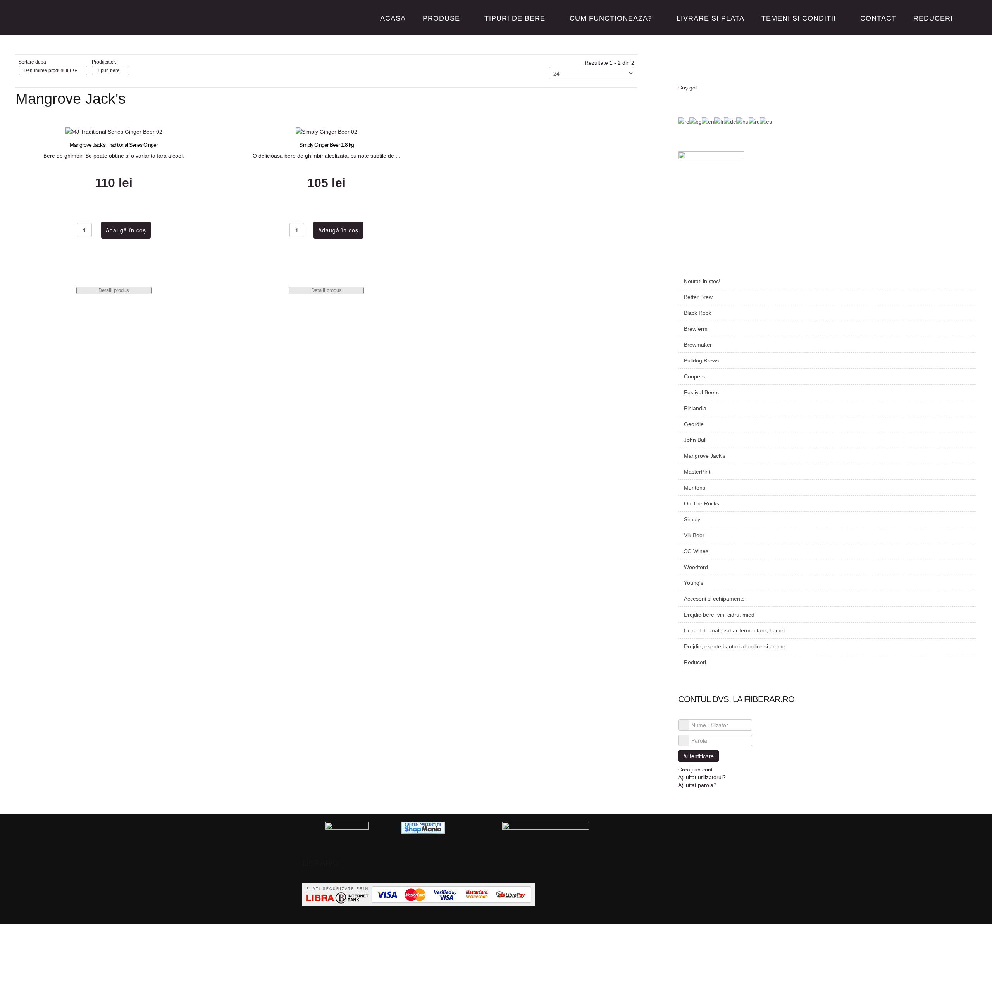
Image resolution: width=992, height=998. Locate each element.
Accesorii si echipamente (714, 599)
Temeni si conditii (798, 18)
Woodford (696, 567)
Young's (693, 583)
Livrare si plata (710, 18)
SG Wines (696, 551)
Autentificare (698, 756)
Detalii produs (113, 290)
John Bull (695, 440)
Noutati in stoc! (702, 281)
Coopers (694, 376)
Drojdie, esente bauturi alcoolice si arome (734, 646)
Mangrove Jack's (704, 456)
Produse (441, 18)
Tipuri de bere (514, 18)
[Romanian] (683, 121)
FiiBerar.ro (55, 18)
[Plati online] (418, 894)
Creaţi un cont (696, 769)
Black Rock (697, 313)
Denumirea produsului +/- (51, 70)
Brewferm (696, 329)
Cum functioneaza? (611, 18)
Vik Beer (694, 535)
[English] (708, 121)
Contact (878, 18)
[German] (730, 121)
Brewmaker (698, 345)
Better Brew (698, 297)
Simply (692, 519)
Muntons (694, 487)
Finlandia (695, 408)
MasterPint (697, 472)
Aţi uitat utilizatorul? (702, 777)
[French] (719, 121)
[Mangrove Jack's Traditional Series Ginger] (113, 131)
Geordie (694, 424)
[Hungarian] (742, 121)
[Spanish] (766, 121)
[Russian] (754, 121)
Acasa (393, 18)
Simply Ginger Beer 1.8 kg (326, 145)
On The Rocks (701, 503)
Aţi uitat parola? (697, 785)
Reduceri (933, 18)
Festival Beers (701, 392)
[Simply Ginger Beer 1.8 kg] (326, 131)
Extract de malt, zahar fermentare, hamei (734, 630)
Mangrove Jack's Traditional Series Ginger (114, 145)
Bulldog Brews (701, 360)
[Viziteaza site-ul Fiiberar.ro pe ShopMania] (423, 827)
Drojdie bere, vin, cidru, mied (719, 615)
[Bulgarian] (695, 121)
